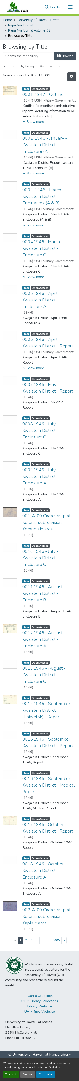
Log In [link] (55, 7)
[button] (21, 7)
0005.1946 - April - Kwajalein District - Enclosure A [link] (41, 300)
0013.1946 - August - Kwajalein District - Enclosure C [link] (44, 674)
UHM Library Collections (39, 1001)
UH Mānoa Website (39, 1011)
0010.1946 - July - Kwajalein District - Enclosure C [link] (40, 557)
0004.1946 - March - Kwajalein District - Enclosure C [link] (42, 248)
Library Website (39, 1006)
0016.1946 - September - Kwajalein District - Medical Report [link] (48, 785)
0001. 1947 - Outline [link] (43, 94)
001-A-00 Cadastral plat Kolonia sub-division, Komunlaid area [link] (46, 522)
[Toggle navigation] (70, 7)
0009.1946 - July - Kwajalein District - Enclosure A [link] (40, 476)
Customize (45, 1074)
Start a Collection (40, 995)
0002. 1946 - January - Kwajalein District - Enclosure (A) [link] (44, 144)
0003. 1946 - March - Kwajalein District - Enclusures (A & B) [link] (43, 196)
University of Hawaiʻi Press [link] (38, 20)
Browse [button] (67, 56)
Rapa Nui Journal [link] (20, 25)
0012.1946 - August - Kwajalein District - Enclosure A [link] (44, 639)
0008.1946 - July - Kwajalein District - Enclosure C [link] (40, 430)
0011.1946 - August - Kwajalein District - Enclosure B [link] (44, 593)
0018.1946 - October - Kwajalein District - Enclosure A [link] (44, 870)
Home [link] (7, 20)
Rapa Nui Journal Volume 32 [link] (29, 30)
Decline (27, 1074)
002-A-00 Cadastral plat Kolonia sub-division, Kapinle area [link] (46, 916)
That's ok (11, 1074)
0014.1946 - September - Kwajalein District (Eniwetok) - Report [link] (47, 710)
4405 (56, 940)
